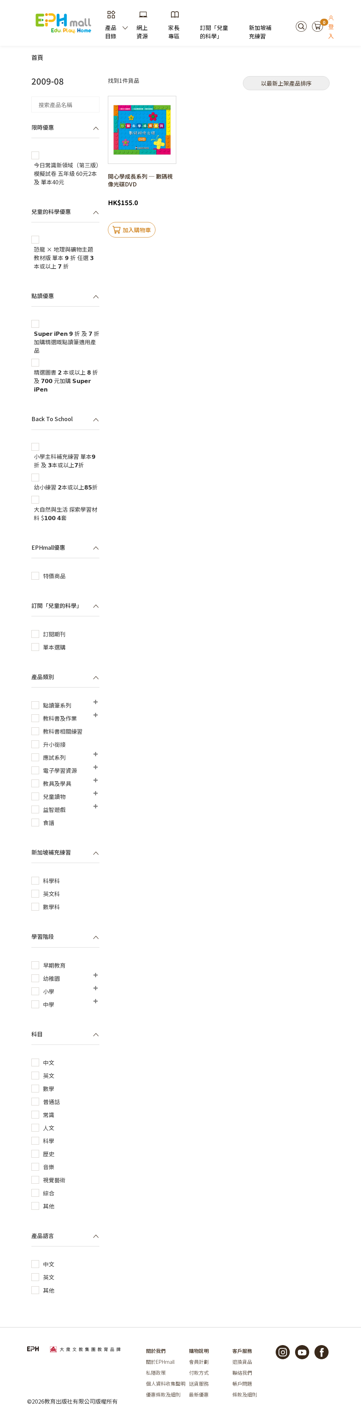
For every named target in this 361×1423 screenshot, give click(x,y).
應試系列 (54, 757)
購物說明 (199, 1350)
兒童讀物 (54, 796)
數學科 (51, 907)
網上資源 (142, 31)
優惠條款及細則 (163, 1394)
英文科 (51, 893)
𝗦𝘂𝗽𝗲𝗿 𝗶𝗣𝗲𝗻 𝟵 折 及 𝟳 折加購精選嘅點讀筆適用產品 (66, 342)
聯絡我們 (242, 1372)
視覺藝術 (54, 1180)
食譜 (48, 822)
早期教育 (54, 965)
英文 (48, 1075)
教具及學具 (57, 783)
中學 (48, 1004)
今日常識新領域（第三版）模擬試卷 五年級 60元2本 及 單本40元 (66, 173)
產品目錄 (110, 31)
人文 (48, 1127)
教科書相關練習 (62, 731)
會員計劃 (199, 1361)
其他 (48, 1206)
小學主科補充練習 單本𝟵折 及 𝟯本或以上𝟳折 (65, 460)
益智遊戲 (54, 809)
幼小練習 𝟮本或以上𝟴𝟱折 (66, 487)
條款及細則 (244, 1394)
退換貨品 (242, 1361)
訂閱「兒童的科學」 (214, 31)
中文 (48, 1062)
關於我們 (156, 1350)
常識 (48, 1114)
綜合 (48, 1193)
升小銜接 (54, 744)
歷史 (48, 1154)
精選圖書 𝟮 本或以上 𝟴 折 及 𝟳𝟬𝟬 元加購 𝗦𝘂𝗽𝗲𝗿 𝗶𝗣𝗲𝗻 (66, 380)
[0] (317, 25)
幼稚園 (51, 978)
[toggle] (95, 128)
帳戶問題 (242, 1383)
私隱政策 (156, 1372)
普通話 (51, 1101)
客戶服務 (242, 1350)
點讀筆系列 (57, 705)
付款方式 (199, 1372)
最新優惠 (199, 1394)
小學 (48, 991)
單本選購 (54, 647)
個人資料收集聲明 (165, 1383)
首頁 (37, 57)
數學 (48, 1088)
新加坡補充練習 (260, 31)
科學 (48, 1140)
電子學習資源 (60, 770)
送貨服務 (199, 1383)
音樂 (48, 1167)
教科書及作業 (60, 718)
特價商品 (54, 576)
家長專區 (173, 31)
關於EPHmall (160, 1361)
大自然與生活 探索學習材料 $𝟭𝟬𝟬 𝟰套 (65, 513)
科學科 (51, 880)
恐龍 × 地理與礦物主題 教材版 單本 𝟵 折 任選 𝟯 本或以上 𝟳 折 (64, 257)
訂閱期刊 (54, 634)
